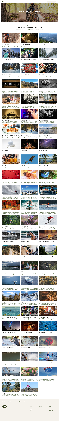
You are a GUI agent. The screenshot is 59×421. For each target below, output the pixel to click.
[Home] (4, 406)
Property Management (51, 1)
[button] (9, 401)
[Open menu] (57, 2)
